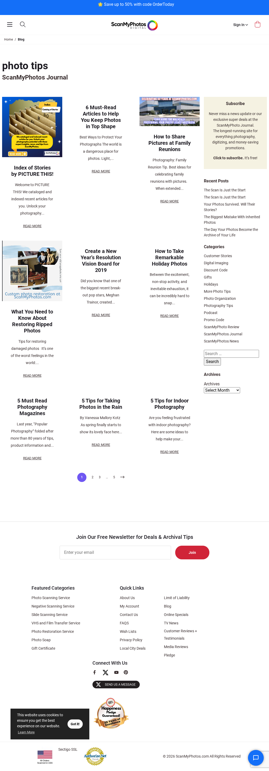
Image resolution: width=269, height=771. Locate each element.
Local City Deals (133, 648)
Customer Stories (218, 256)
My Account (129, 606)
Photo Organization (220, 298)
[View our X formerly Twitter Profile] (107, 675)
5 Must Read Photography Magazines (32, 406)
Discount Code (215, 270)
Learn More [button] (26, 732)
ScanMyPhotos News (221, 341)
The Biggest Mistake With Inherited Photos (232, 220)
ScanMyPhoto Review (221, 327)
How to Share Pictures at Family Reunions (169, 142)
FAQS (124, 623)
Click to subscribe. (228, 158)
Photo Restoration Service (53, 631)
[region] (136, 7)
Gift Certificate (43, 648)
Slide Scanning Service (50, 615)
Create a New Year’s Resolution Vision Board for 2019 (101, 260)
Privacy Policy (131, 640)
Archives (212, 383)
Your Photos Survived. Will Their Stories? (229, 207)
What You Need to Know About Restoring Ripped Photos (32, 321)
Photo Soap (41, 640)
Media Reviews (176, 647)
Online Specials (176, 615)
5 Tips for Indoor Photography (170, 403)
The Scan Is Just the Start (225, 190)
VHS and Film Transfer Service (56, 623)
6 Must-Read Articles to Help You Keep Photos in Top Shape (101, 117)
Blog (167, 606)
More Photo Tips (217, 291)
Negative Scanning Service (53, 606)
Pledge (169, 655)
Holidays (211, 284)
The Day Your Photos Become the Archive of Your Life (231, 232)
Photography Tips (218, 306)
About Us (127, 598)
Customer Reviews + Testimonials (180, 634)
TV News (171, 623)
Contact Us (129, 615)
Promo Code (214, 320)
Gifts (208, 277)
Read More (32, 226)
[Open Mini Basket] (258, 24)
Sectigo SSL (67, 749)
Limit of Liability (177, 598)
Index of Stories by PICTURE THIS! (32, 171)
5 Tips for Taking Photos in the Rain (100, 403)
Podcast (211, 313)
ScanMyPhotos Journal (223, 334)
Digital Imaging (216, 263)
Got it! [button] (75, 724)
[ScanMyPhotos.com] (134, 25)
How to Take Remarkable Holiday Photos (169, 257)
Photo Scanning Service (51, 598)
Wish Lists (128, 631)
